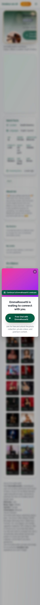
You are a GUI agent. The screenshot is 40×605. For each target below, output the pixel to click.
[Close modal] (35, 272)
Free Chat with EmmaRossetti (21, 318)
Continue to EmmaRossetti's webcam (21, 292)
